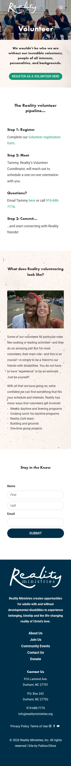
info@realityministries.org (35, 714)
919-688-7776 (35, 708)
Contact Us (35, 652)
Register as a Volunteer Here (35, 76)
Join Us (35, 640)
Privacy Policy (19, 726)
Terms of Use (39, 726)
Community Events (35, 646)
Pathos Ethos (47, 746)
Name (11, 486)
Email (11, 514)
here (32, 200)
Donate (35, 659)
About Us (35, 633)
